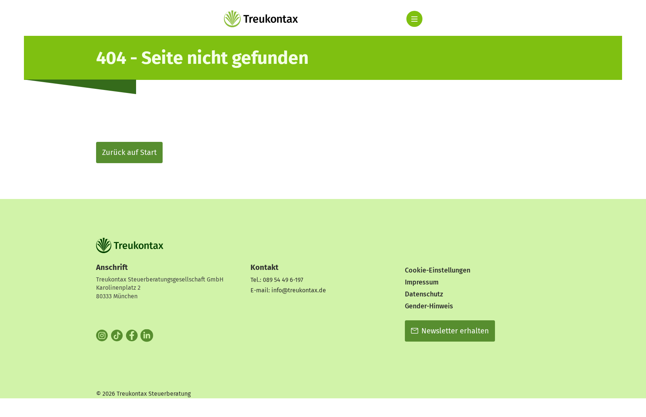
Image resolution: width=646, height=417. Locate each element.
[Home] (261, 18)
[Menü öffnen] (414, 19)
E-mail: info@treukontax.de (288, 290)
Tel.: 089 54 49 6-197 (276, 279)
